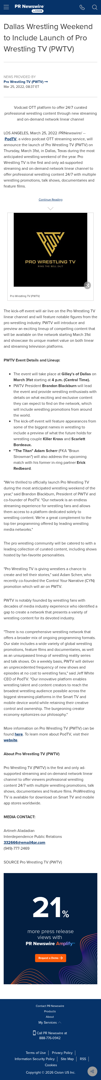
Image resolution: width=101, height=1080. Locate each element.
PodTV (10, 139)
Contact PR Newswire (50, 1006)
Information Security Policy (35, 1059)
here (19, 734)
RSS (83, 1059)
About (50, 1017)
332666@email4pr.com (24, 842)
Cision (59, 1072)
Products (50, 1011)
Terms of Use (36, 1052)
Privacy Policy (62, 1052)
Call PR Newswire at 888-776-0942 (51, 1036)
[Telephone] (82, 7)
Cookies (51, 1065)
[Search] (94, 7)
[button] (50, 250)
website (10, 740)
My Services (48, 1022)
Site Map (67, 1059)
